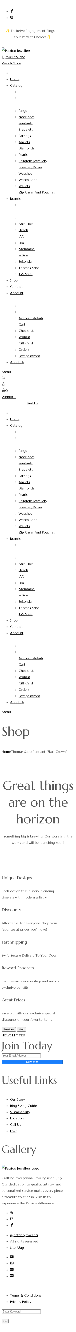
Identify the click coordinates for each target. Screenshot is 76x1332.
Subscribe (32, 1061)
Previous (8, 1029)
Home (6, 751)
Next (21, 1029)
